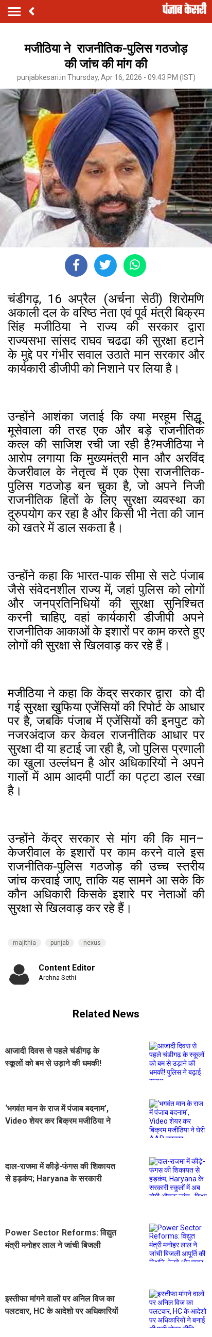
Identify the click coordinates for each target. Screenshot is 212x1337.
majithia (24, 942)
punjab (59, 942)
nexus (92, 942)
